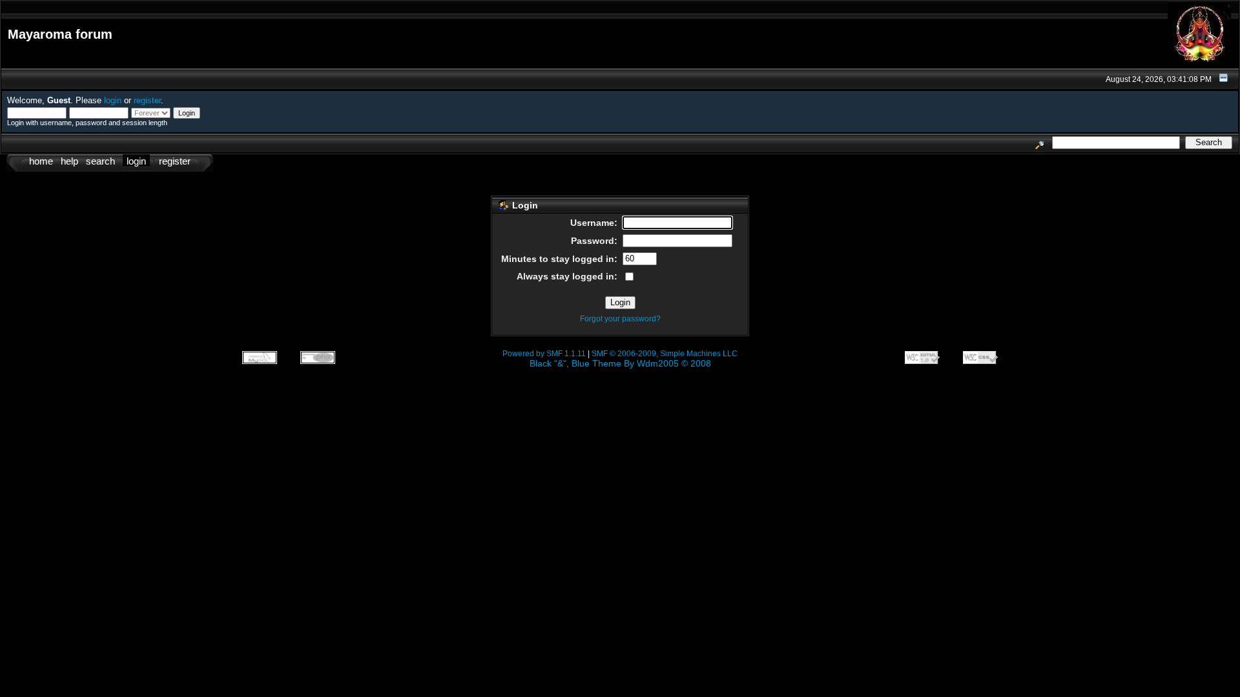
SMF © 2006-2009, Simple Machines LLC (665, 353)
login (112, 100)
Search (100, 161)
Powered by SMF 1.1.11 (544, 353)
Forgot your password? (620, 318)
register (147, 100)
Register (175, 161)
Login (136, 161)
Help (69, 161)
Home (41, 161)
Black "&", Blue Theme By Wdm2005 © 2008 (620, 363)
